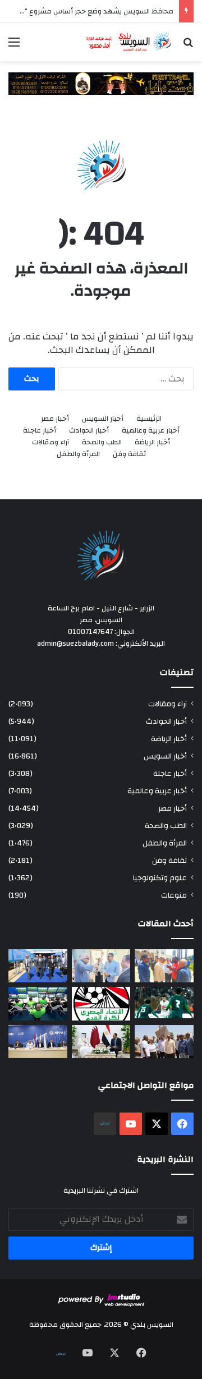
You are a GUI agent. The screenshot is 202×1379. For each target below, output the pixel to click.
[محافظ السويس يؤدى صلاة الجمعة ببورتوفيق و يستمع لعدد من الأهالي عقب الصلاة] (164, 965)
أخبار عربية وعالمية (151, 430)
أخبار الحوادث (89, 430)
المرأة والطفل (78, 454)
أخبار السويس (102, 419)
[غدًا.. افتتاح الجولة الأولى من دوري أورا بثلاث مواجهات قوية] (164, 1002)
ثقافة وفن (129, 454)
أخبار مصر (55, 419)
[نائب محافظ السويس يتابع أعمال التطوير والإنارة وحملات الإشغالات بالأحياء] (101, 965)
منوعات (174, 895)
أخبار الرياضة (152, 442)
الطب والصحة (102, 442)
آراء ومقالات (50, 442)
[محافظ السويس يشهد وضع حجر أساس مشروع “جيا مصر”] (37, 965)
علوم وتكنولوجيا (160, 878)
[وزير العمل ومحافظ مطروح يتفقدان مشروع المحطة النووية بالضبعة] (37, 1041)
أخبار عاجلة (39, 430)
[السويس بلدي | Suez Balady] (129, 42)
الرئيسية (149, 419)
